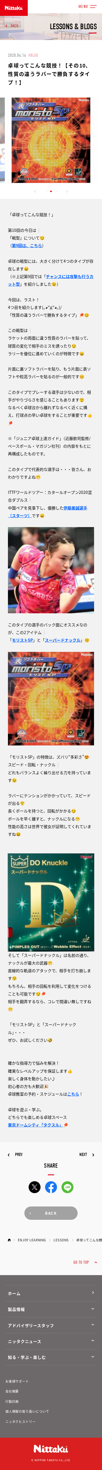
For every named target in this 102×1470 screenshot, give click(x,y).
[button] (35, 191)
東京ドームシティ (23, 1125)
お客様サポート (17, 1381)
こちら (73, 1094)
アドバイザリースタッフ (31, 1325)
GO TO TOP (81, 1262)
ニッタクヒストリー (20, 1421)
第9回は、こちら (27, 245)
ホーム (14, 1293)
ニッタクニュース (24, 1341)
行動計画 (12, 1401)
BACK (14, 25)
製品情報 (16, 1309)
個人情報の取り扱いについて (27, 1411)
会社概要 (12, 1391)
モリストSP (22, 640)
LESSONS (61, 1240)
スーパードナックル (62, 640)
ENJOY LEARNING (32, 1240)
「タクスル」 (51, 1125)
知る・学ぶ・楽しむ (27, 1357)
